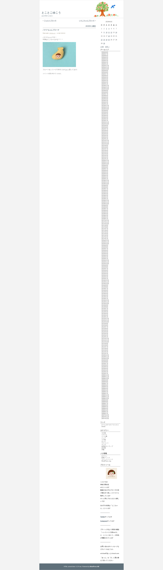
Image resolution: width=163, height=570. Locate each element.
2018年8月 (104, 207)
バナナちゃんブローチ (51, 30)
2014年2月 (104, 297)
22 (101, 40)
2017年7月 (104, 229)
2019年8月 (104, 187)
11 (109, 32)
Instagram (103, 521)
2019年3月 (104, 195)
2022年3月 (104, 135)
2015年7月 (104, 268)
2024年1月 (104, 104)
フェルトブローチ (50, 20)
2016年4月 (104, 253)
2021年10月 (105, 144)
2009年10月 (105, 378)
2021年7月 (104, 149)
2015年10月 (105, 263)
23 (104, 40)
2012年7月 (104, 327)
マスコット (52, 33)
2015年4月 (104, 273)
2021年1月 (104, 159)
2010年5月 (104, 367)
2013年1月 (104, 317)
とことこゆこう (51, 12)
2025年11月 (105, 67)
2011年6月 (104, 348)
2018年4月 (104, 214)
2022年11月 (105, 122)
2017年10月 (105, 224)
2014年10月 (105, 283)
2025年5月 (104, 77)
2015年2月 (104, 277)
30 (104, 43)
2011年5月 (104, 350)
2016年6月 (104, 250)
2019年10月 (105, 184)
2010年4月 (104, 368)
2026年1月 (104, 64)
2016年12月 (105, 240)
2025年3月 (104, 80)
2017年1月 (104, 239)
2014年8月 (104, 287)
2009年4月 (104, 388)
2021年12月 (105, 140)
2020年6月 (104, 170)
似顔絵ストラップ (107, 446)
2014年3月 (104, 295)
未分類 (103, 448)
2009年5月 (104, 387)
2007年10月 (105, 418)
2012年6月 (104, 328)
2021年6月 (104, 150)
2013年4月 (104, 313)
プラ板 (103, 439)
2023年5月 (104, 114)
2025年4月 (104, 79)
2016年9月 (104, 245)
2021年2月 (104, 157)
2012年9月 (104, 323)
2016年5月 (104, 252)
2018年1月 (104, 219)
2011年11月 (105, 340)
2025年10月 (105, 69)
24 (106, 40)
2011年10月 (105, 342)
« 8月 (102, 47)
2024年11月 (105, 87)
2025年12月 (105, 65)
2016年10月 (105, 244)
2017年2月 (104, 237)
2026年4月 (104, 59)
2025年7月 (104, 74)
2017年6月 (104, 230)
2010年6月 (104, 365)
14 (116, 32)
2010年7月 (104, 363)
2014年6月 (104, 290)
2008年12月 (105, 395)
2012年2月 (104, 335)
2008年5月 (104, 407)
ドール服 (104, 436)
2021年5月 (104, 152)
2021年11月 (105, 142)
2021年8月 (104, 147)
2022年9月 (104, 125)
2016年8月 (104, 247)
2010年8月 (104, 362)
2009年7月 (104, 383)
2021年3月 (104, 155)
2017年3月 (104, 235)
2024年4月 (104, 99)
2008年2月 (104, 412)
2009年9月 (104, 380)
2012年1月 (104, 337)
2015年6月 (104, 270)
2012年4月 (104, 332)
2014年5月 (104, 292)
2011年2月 (104, 352)
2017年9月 (104, 225)
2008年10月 (105, 398)
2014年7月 (104, 288)
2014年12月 (105, 280)
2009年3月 (104, 390)
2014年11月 (105, 282)
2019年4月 (104, 194)
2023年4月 (104, 115)
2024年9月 (104, 90)
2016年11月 (105, 242)
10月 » (107, 47)
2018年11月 (105, 202)
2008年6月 (104, 405)
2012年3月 (104, 333)
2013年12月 (105, 300)
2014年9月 (104, 285)
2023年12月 (105, 105)
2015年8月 (104, 267)
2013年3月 (104, 315)
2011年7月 (104, 347)
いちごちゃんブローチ (87, 20)
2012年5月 (104, 330)
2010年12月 (105, 355)
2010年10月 (105, 358)
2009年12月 (105, 375)
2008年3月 (104, 410)
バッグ (103, 438)
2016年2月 (104, 257)
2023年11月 (105, 107)
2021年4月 (104, 154)
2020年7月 (104, 169)
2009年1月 (104, 393)
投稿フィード (105, 458)
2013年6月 (104, 310)
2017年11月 (105, 222)
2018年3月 (104, 215)
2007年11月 (105, 417)
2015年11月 (105, 262)
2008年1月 (104, 413)
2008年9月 (104, 400)
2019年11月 (105, 182)
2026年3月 (104, 60)
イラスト (104, 434)
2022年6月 (104, 130)
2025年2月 (104, 82)
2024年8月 (104, 92)
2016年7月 (104, 248)
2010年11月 (105, 357)
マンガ (103, 444)
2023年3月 (104, 117)
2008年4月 (104, 408)
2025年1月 (104, 84)
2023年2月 (104, 119)
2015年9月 (104, 265)
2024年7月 (104, 94)
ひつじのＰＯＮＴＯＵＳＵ (110, 425)
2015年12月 (105, 260)
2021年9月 (104, 145)
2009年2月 (104, 392)
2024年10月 (105, 89)
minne (103, 426)
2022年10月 (105, 124)
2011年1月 (104, 353)
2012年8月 (104, 325)
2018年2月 (104, 217)
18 (109, 36)
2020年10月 (105, 164)
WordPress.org (106, 461)
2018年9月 (104, 205)
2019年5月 (104, 192)
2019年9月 (104, 185)
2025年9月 (104, 70)
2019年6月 (104, 190)
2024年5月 (104, 97)
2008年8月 (104, 402)
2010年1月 (104, 373)
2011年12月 (105, 338)
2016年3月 (104, 255)
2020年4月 (104, 174)
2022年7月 (104, 129)
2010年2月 (104, 372)
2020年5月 (104, 172)
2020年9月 (104, 165)
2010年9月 (104, 360)
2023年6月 (104, 112)
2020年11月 (105, 162)
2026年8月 (104, 52)
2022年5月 (104, 132)
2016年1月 (104, 258)
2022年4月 (104, 134)
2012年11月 (105, 320)
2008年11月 (105, 397)
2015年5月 (104, 272)
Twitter (102, 517)
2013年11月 (105, 302)
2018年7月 (104, 209)
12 (111, 32)
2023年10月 (105, 109)
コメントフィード (107, 459)
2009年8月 (104, 382)
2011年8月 (104, 345)
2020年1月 (104, 179)
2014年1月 (104, 298)
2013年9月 (104, 305)
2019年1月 (104, 199)
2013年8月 (104, 307)
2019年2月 (104, 197)
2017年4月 (104, 234)
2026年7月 (104, 54)
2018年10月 (105, 204)
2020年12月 (105, 160)
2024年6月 (104, 95)
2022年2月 (104, 137)
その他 (103, 433)
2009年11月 (105, 377)
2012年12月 (105, 318)
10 (106, 32)
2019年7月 (104, 189)
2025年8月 (104, 72)
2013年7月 (104, 308)
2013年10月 (105, 303)
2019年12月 (105, 180)
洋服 (102, 449)
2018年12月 (105, 200)
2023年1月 (104, 120)
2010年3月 (104, 370)
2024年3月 (104, 100)
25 (109, 40)
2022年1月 (104, 139)
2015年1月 (104, 278)
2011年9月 (104, 343)
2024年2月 (104, 102)
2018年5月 (104, 212)
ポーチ (103, 441)
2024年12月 (105, 85)
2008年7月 (104, 403)
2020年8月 (104, 167)
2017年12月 (105, 220)
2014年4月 (104, 293)
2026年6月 (104, 55)
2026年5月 (104, 57)
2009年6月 (104, 385)
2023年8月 (104, 110)
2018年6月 (104, 210)
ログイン (104, 456)
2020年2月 (104, 177)
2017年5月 (104, 232)
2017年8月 (104, 227)
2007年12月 (105, 415)
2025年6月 (104, 75)
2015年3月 (104, 275)
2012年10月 (105, 322)
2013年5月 (104, 312)
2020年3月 (104, 175)
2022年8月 (104, 127)
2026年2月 (104, 62)
